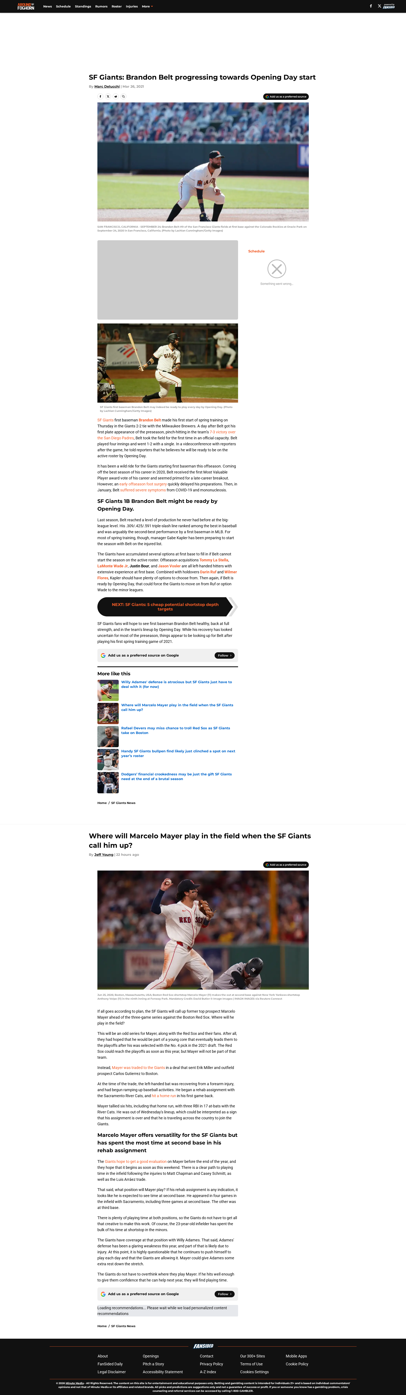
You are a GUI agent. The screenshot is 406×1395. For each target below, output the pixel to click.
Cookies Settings (254, 1372)
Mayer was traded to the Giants (138, 1067)
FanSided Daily (110, 1364)
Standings (83, 6)
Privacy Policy (211, 1364)
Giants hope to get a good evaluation (136, 1161)
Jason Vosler (169, 566)
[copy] (123, 96)
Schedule (63, 6)
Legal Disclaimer (112, 1372)
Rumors (101, 6)
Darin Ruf (208, 572)
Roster (117, 6)
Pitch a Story (153, 1364)
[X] (379, 6)
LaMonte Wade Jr (112, 566)
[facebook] (371, 6)
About (103, 1356)
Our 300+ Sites (252, 1356)
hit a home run (164, 1096)
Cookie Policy (297, 1364)
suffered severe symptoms (143, 490)
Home (102, 803)
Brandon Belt (150, 420)
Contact (206, 1356)
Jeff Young (103, 855)
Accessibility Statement (163, 1372)
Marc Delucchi (107, 86)
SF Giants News (123, 803)
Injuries (132, 6)
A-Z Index (208, 1372)
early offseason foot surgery (143, 484)
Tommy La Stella (213, 560)
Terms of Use (251, 1364)
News (47, 6)
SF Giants (105, 420)
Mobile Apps (296, 1356)
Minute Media (75, 1383)
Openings (151, 1356)
